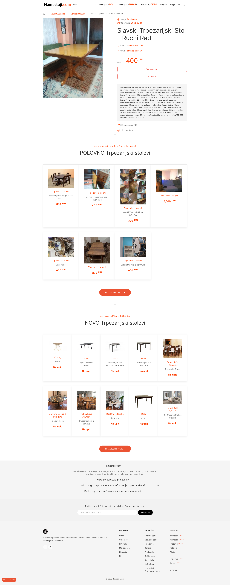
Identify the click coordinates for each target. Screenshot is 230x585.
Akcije (172, 5)
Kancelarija (149, 560)
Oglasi (172, 563)
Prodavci (149, 4)
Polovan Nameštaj (58, 14)
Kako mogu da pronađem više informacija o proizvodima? (112, 485)
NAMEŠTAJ (106, 4)
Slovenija (123, 552)
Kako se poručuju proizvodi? (113, 479)
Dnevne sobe (150, 535)
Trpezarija (149, 544)
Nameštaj (174, 535)
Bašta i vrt (149, 564)
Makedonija (124, 548)
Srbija (121, 535)
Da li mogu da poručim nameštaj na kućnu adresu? (112, 491)
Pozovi (151, 76)
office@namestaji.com (53, 540)
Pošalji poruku (151, 69)
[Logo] (57, 4)
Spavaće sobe (151, 540)
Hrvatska (123, 544)
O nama (173, 570)
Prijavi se (145, 512)
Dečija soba (150, 556)
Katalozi (163, 5)
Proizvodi (174, 559)
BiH (120, 556)
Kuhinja (148, 548)
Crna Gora (124, 540)
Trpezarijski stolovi (78, 14)
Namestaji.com (112, 465)
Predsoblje (149, 552)
